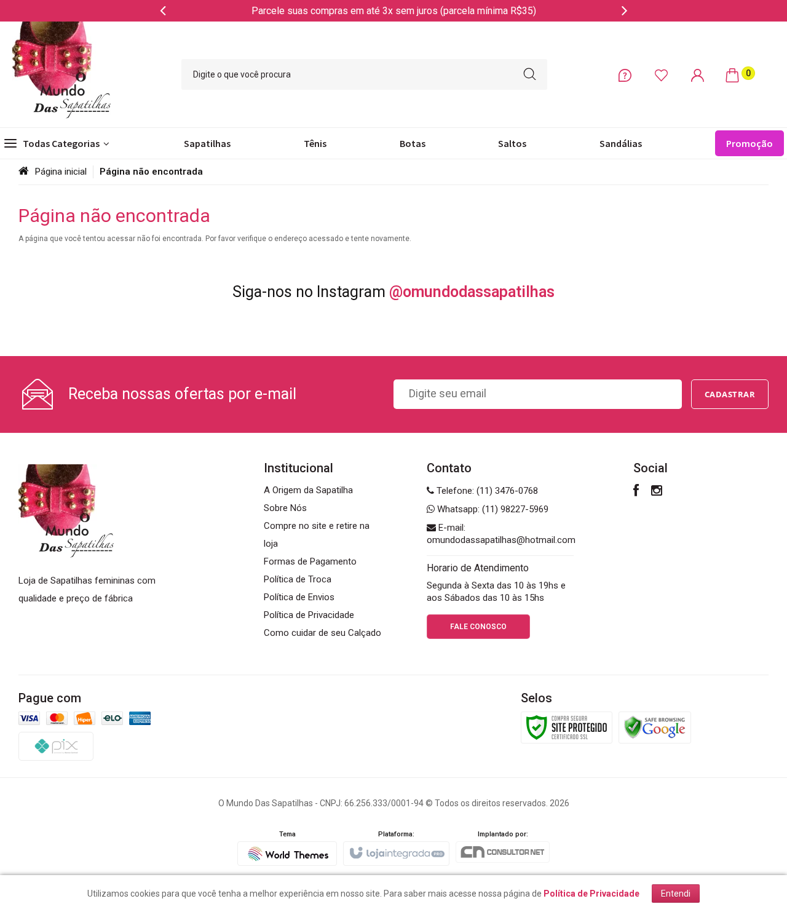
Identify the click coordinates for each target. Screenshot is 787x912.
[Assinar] (730, 394)
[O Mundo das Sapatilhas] (61, 74)
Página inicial (61, 171)
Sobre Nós (285, 507)
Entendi (675, 893)
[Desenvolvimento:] (287, 848)
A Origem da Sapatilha (308, 490)
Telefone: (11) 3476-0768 (486, 490)
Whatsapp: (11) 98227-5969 (491, 509)
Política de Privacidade (309, 615)
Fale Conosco (478, 626)
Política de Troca (297, 579)
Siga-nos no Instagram (393, 292)
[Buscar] (529, 74)
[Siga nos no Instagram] (656, 492)
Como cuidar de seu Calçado (322, 632)
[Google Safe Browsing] (655, 727)
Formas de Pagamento (310, 561)
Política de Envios (299, 597)
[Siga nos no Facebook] (636, 492)
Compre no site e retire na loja (317, 534)
